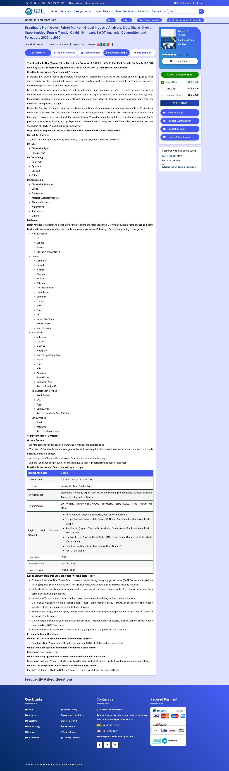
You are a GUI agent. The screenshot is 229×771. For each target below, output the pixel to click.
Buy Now (181, 103)
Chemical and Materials (149, 20)
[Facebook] (194, 3)
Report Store (33, 721)
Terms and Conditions (73, 715)
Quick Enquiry (183, 3)
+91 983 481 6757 (36, 3)
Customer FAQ (69, 721)
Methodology (33, 726)
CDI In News (33, 738)
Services (65, 11)
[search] (201, 11)
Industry (126, 20)
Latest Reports (104, 11)
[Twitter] (198, 3)
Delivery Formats (71, 738)
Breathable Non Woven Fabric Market (185, 20)
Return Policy (69, 732)
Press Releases (125, 11)
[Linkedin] (202, 3)
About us (143, 11)
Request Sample (181, 61)
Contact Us (158, 11)
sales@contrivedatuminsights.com (87, 3)
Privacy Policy (69, 709)
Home (53, 11)
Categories (81, 11)
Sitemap (31, 732)
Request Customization (179, 121)
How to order (69, 726)
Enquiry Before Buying (178, 137)
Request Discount (176, 129)
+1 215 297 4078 (58, 3)
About (30, 709)
